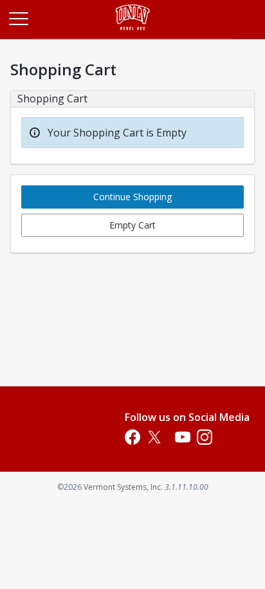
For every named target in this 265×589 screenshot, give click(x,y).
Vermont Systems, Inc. (123, 486)
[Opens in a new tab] (133, 35)
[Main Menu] (18, 18)
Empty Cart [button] (132, 225)
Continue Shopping (132, 197)
